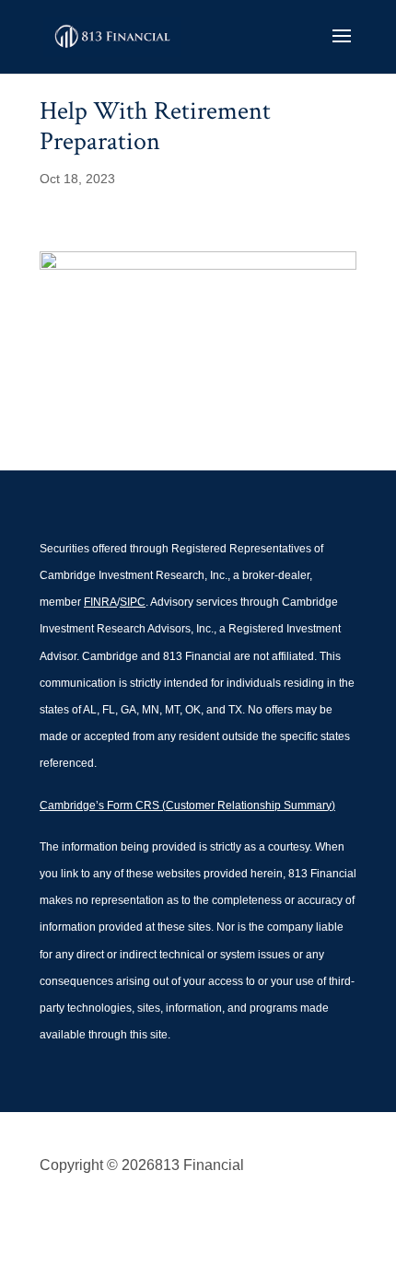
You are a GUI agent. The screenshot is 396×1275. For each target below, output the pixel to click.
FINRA (100, 602)
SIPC (133, 602)
